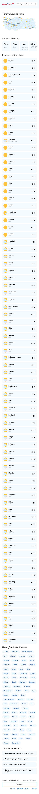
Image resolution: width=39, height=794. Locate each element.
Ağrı (5, 656)
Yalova (28, 738)
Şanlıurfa (7, 730)
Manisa (6, 717)
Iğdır (33, 691)
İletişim (34, 788)
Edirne (6, 682)
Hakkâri (18, 691)
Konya (14, 712)
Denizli (14, 678)
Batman (23, 665)
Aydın (32, 660)
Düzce (33, 678)
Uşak (14, 738)
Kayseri (24, 704)
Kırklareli (16, 708)
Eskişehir (7, 686)
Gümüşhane (8, 691)
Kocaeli (6, 712)
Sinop (22, 730)
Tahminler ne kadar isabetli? (15, 764)
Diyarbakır (23, 678)
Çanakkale (23, 673)
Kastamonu (14, 704)
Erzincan (22, 682)
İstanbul (14, 695)
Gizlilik (12, 788)
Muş (5, 721)
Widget (19, 784)
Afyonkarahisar (27, 651)
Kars (5, 704)
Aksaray (13, 656)
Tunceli (6, 738)
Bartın (15, 665)
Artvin (24, 660)
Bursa (14, 673)
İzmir (22, 695)
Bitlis (21, 669)
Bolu (28, 669)
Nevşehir (14, 721)
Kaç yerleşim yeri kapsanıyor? (16, 759)
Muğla (31, 717)
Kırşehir (25, 708)
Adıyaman (15, 651)
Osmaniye (7, 725)
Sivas (29, 730)
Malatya (32, 712)
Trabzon (31, 734)
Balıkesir (6, 665)
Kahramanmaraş (9, 699)
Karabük (21, 699)
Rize (15, 725)
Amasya (22, 656)
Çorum (6, 678)
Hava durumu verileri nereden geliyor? (19, 753)
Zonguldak (15, 743)
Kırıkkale (6, 708)
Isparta (6, 695)
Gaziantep (17, 686)
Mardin (14, 717)
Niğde (22, 721)
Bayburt (32, 665)
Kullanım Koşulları (23, 788)
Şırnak (6, 734)
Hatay (26, 691)
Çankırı (33, 673)
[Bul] (35, 4)
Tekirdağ (14, 734)
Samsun (32, 725)
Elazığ (14, 682)
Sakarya (23, 725)
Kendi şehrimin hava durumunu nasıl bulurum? (18, 771)
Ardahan (15, 660)
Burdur (6, 673)
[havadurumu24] (8, 4)
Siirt (14, 730)
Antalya (6, 660)
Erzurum (32, 682)
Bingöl (14, 669)
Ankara (31, 656)
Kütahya (23, 712)
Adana (6, 651)
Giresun (27, 686)
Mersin (23, 717)
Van (21, 738)
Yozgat (6, 743)
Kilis (32, 704)
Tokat (23, 734)
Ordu (30, 721)
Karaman (30, 699)
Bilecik (6, 669)
